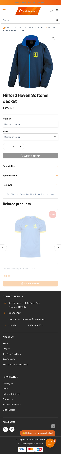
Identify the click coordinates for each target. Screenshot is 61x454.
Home (7, 28)
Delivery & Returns (11, 394)
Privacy (6, 348)
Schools (17, 28)
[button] (53, 38)
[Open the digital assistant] (50, 443)
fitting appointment (30, 2)
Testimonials (9, 359)
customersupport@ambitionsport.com (27, 319)
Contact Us (8, 399)
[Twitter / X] (5, 429)
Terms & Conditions (12, 404)
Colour (7, 119)
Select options (31, 283)
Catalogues (8, 383)
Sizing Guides (9, 409)
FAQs (5, 388)
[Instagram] (11, 429)
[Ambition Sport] (28, 11)
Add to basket (32, 155)
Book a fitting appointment (15, 364)
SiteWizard (38, 443)
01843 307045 (15, 313)
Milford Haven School (35, 28)
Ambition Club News (12, 354)
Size (5, 131)
